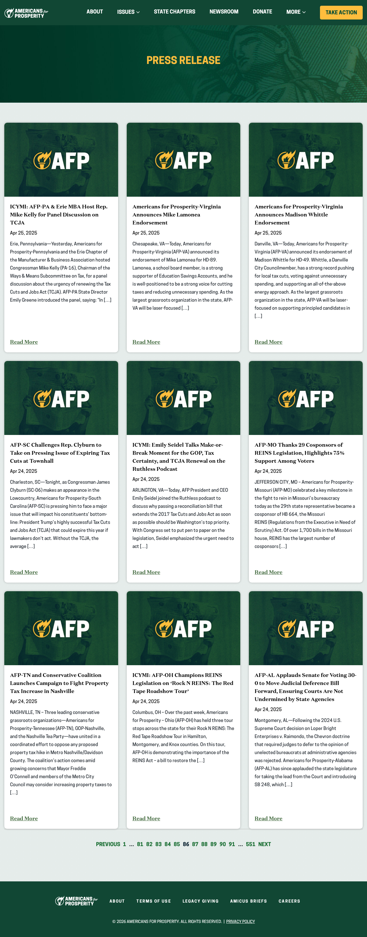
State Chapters (174, 12)
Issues (125, 12)
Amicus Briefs (248, 901)
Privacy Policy (240, 922)
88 (204, 845)
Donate (262, 13)
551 (250, 845)
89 (213, 845)
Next (264, 845)
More (293, 12)
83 (158, 845)
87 (195, 845)
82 (149, 845)
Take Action (344, 14)
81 (140, 845)
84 (168, 845)
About (95, 12)
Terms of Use (153, 901)
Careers (289, 901)
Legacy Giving (201, 901)
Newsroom (224, 12)
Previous (108, 845)
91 (232, 845)
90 (223, 845)
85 (177, 845)
